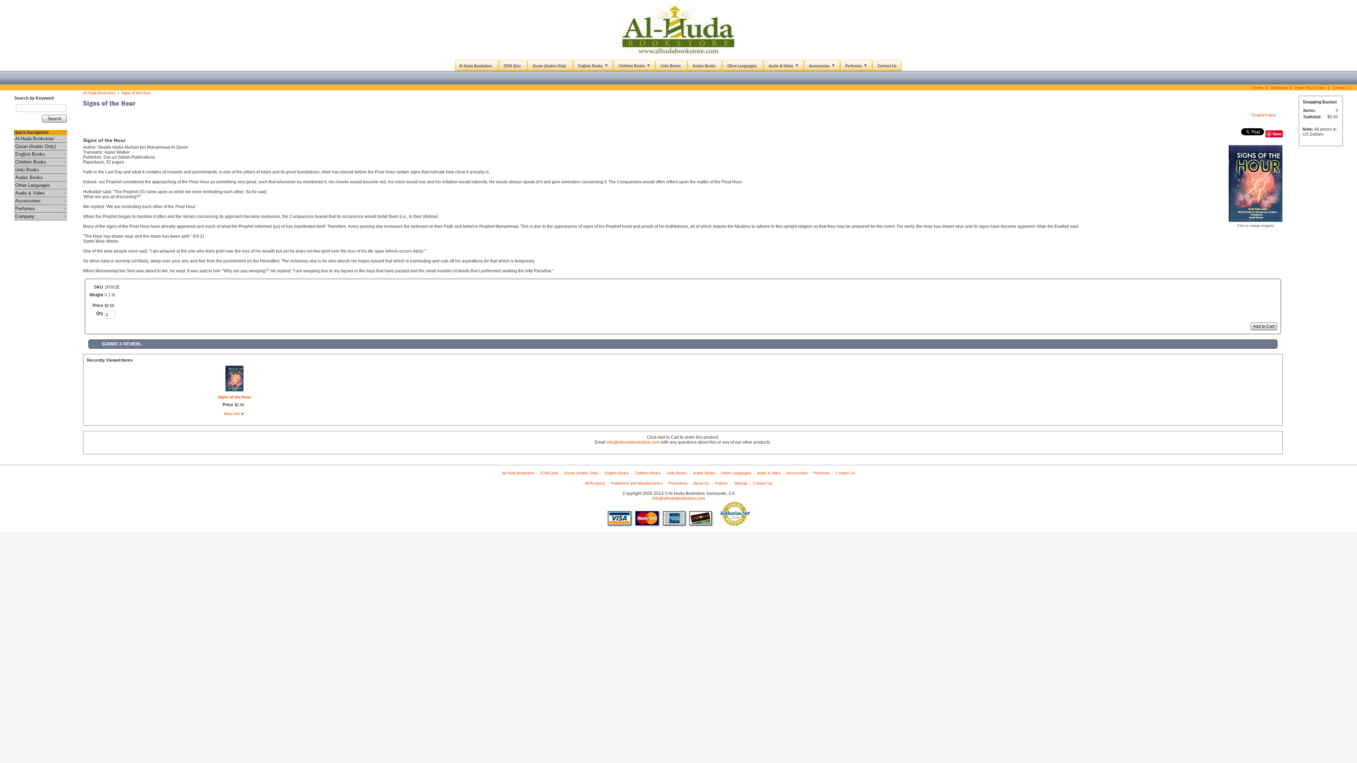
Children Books (30, 162)
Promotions (678, 483)
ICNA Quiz (549, 473)
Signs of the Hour (136, 93)
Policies (721, 483)
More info (234, 414)
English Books (30, 154)
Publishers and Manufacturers (637, 483)
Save (1277, 133)
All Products (595, 483)
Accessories (28, 200)
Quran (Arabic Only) (35, 146)
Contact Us (1342, 87)
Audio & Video (30, 193)
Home (1258, 87)
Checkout (1278, 87)
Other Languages (32, 185)
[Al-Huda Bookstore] (678, 30)
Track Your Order (1309, 87)
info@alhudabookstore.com (633, 442)
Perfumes (25, 208)
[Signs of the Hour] (1255, 219)
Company (25, 216)
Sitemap (740, 483)
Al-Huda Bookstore (34, 138)
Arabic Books (29, 177)
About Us (701, 483)
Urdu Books (27, 169)
